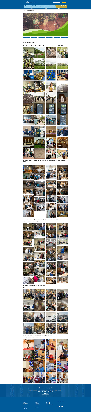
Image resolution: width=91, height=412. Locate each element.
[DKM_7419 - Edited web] (51, 242)
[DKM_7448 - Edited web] (39, 278)
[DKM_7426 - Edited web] (62, 249)
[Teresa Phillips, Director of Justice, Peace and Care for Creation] (51, 344)
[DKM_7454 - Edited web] (28, 280)
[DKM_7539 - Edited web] (62, 199)
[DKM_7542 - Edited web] (39, 200)
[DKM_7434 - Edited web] (39, 263)
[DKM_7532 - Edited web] (62, 191)
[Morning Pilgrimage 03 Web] (62, 131)
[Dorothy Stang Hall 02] (39, 75)
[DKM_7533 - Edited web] (39, 192)
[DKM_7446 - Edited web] (28, 272)
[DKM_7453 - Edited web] (51, 280)
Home (24, 10)
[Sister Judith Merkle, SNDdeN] (62, 355)
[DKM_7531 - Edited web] (51, 191)
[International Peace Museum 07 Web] (28, 120)
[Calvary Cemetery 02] (51, 52)
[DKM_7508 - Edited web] (28, 176)
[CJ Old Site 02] (62, 63)
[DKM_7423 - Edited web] (28, 242)
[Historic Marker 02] (62, 86)
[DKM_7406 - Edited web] (28, 235)
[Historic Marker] (51, 86)
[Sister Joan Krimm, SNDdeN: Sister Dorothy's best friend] (51, 377)
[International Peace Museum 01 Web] (62, 97)
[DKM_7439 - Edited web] (39, 271)
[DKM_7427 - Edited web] (51, 250)
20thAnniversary (30, 10)
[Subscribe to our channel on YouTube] (59, 406)
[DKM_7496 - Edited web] (62, 169)
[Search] (60, 2)
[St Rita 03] (28, 142)
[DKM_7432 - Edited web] (28, 257)
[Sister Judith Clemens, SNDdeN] (62, 344)
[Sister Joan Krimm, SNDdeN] (39, 366)
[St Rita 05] (51, 142)
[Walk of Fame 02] (39, 153)
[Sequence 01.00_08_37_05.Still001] (62, 214)
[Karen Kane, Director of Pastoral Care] (39, 344)
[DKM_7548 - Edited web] (51, 206)
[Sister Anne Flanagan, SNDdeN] (51, 355)
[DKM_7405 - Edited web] (39, 233)
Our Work (24, 404)
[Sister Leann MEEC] (39, 131)
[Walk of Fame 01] (28, 153)
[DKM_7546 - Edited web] (28, 206)
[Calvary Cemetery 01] (39, 52)
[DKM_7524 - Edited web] (51, 183)
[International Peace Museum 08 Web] (39, 120)
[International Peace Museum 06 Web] (62, 119)
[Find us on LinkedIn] (62, 406)
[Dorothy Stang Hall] (28, 75)
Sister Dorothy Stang (37, 404)
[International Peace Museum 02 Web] (28, 108)
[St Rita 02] (62, 142)
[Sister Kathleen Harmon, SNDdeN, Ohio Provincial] (39, 355)
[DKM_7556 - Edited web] (51, 214)
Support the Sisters (25, 403)
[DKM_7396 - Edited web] (51, 226)
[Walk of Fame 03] (51, 153)
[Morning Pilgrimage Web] (28, 131)
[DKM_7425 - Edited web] (39, 248)
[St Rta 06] (62, 153)
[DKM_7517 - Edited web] (28, 183)
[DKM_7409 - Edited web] (39, 241)
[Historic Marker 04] (39, 97)
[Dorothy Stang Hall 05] (28, 86)
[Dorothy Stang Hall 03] (51, 75)
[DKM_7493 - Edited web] (51, 168)
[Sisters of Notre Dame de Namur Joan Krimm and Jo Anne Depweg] (62, 366)
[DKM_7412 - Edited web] (62, 241)
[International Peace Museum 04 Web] (51, 108)
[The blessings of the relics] (28, 377)
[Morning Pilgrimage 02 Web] (51, 120)
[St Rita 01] (51, 131)
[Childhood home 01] (39, 63)
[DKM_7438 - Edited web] (51, 265)
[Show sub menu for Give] (46, 8)
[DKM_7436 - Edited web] (62, 264)
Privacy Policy (25, 408)
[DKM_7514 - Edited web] (62, 176)
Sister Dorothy (26, 10)
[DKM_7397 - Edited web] (62, 226)
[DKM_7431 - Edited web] (62, 256)
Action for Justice (48, 402)
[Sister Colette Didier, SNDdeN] (28, 355)
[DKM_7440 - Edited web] (62, 272)
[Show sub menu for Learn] (32, 8)
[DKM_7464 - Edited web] (39, 169)
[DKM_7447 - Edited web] (51, 272)
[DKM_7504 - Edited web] (51, 175)
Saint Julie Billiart (37, 403)
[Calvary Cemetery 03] (62, 52)
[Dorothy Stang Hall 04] (62, 75)
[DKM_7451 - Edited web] (62, 279)
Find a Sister (36, 402)
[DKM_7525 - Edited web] (39, 185)
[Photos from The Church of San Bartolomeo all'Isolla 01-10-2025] (28, 294)
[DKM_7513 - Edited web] (39, 176)
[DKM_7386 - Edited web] (28, 227)
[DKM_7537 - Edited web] (28, 198)
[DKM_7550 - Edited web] (62, 207)
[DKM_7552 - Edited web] (39, 207)
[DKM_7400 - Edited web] (62, 234)
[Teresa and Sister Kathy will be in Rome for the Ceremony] (39, 377)
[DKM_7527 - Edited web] (62, 184)
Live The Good (48, 403)
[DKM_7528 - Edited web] (28, 190)
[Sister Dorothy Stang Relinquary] (28, 344)
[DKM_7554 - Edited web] (28, 213)
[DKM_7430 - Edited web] (39, 255)
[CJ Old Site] (51, 63)
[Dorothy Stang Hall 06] (39, 86)
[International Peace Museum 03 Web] (39, 108)
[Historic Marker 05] (51, 97)
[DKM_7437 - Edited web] (28, 265)
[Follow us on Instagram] (61, 406)
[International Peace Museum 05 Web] (62, 108)
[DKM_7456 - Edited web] (28, 169)
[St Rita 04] (39, 142)
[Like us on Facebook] (57, 406)
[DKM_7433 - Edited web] (51, 257)
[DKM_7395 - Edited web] (39, 226)
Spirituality (24, 402)
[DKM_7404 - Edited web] (51, 234)
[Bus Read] (28, 52)
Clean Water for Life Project (49, 404)
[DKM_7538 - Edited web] (51, 198)
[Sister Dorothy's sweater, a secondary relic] (51, 366)
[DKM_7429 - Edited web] (28, 250)
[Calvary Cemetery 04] (28, 63)
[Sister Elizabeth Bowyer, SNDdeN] (28, 366)
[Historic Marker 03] (28, 97)
